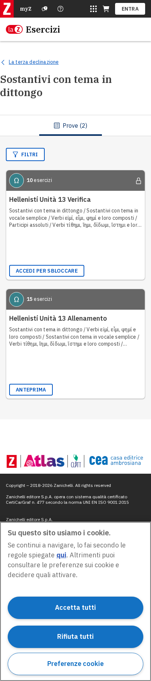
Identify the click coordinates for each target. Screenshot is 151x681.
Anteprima (31, 389)
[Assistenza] (45, 9)
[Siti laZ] (93, 9)
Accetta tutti (75, 607)
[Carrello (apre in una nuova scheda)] (106, 9)
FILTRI (29, 154)
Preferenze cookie (75, 663)
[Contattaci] (60, 9)
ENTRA (130, 9)
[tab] (70, 125)
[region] (75, 601)
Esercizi (43, 29)
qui (61, 555)
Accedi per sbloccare (47, 270)
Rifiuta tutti (75, 636)
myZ (26, 9)
